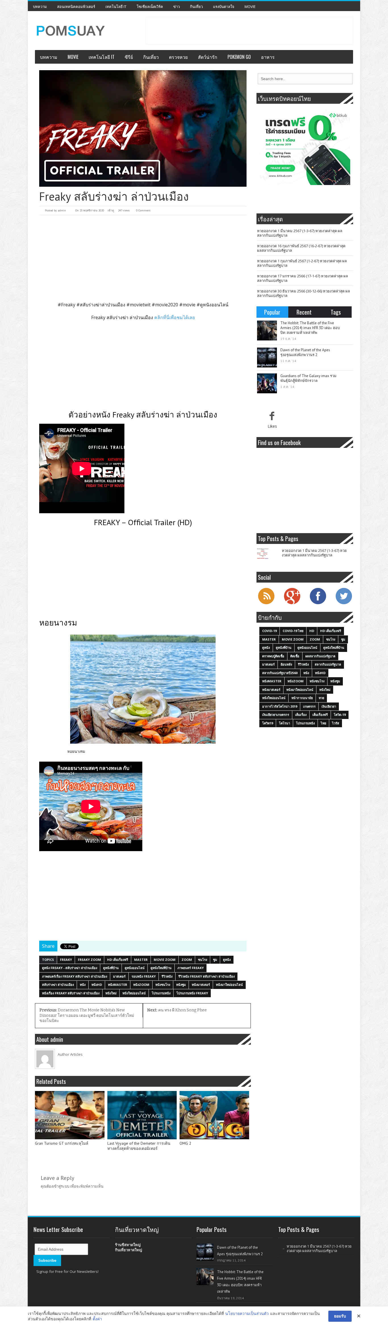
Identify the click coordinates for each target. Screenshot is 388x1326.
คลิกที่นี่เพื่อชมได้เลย (174, 317)
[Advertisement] (249, 30)
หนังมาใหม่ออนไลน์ (229, 984)
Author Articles (70, 1054)
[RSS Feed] (266, 603)
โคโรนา (284, 723)
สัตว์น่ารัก (207, 56)
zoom (187, 959)
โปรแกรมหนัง (161, 993)
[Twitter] (344, 603)
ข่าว (176, 6)
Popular (272, 312)
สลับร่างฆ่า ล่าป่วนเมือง (58, 984)
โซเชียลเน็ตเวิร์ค (150, 6)
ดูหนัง (227, 959)
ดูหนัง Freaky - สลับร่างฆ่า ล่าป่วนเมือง (69, 968)
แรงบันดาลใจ (223, 6)
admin (62, 210)
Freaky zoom (89, 959)
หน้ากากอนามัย (302, 698)
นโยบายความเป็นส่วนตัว (247, 1313)
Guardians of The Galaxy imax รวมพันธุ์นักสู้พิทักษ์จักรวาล (308, 378)
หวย (321, 698)
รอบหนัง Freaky (144, 976)
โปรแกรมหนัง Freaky (192, 993)
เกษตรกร (309, 706)
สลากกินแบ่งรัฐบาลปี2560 (279, 673)
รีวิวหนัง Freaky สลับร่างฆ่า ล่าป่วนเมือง (206, 976)
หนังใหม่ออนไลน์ (134, 993)
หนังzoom (141, 984)
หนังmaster (117, 984)
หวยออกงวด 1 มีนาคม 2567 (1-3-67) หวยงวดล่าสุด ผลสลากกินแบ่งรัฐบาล (299, 233)
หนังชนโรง (162, 984)
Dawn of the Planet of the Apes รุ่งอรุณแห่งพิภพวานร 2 (305, 352)
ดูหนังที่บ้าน (111, 968)
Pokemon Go (239, 56)
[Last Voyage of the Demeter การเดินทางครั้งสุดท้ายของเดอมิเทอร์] (142, 1115)
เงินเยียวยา (329, 706)
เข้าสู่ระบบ (61, 1186)
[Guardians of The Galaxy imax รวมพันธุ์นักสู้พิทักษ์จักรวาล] (267, 383)
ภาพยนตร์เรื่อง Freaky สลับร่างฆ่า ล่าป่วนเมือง (74, 976)
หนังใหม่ (110, 993)
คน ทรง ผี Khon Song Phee (177, 1010)
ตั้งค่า (97, 1318)
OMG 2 (185, 1143)
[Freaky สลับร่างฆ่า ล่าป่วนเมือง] (143, 128)
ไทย (323, 723)
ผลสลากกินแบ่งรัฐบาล (320, 656)
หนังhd (96, 984)
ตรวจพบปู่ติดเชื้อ (273, 656)
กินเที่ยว (196, 6)
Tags (336, 312)
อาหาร (268, 56)
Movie (250, 6)
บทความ (40, 6)
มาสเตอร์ (119, 976)
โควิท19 (267, 723)
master (141, 959)
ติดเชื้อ (294, 656)
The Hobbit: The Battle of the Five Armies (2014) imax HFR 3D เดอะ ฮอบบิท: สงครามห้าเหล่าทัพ (310, 328)
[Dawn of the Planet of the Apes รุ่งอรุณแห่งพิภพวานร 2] (267, 357)
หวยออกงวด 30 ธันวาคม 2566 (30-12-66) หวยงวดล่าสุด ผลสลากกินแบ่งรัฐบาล (303, 293)
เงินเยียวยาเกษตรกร (275, 714)
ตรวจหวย (178, 56)
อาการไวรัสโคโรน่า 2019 (279, 706)
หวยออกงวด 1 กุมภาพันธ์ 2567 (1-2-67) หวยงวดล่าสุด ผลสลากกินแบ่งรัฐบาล (302, 263)
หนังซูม (181, 984)
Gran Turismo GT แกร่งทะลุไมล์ (61, 1143)
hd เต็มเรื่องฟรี (117, 959)
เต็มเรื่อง (300, 714)
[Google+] (292, 603)
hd (311, 631)
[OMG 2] (214, 1115)
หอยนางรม (76, 751)
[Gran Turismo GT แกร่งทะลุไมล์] (70, 1115)
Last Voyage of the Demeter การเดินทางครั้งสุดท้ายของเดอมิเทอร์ (138, 1146)
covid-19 (269, 631)
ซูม (215, 959)
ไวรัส (335, 723)
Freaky (66, 959)
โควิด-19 (340, 714)
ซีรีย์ (129, 56)
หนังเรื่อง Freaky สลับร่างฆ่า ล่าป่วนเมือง (70, 993)
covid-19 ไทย (293, 631)
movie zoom (165, 959)
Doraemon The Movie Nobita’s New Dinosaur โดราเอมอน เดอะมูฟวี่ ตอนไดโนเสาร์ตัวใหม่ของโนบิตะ (86, 1015)
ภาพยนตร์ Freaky (191, 968)
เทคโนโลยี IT (115, 6)
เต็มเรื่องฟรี (320, 714)
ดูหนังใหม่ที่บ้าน (161, 968)
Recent (304, 312)
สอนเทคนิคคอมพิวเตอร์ (76, 6)
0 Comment (143, 210)
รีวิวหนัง (167, 976)
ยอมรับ (340, 1316)
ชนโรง (202, 959)
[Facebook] (318, 603)
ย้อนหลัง (286, 664)
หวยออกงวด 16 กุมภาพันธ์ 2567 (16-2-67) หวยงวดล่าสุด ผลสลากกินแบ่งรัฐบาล (301, 248)
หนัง (82, 984)
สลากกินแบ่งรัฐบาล (328, 664)
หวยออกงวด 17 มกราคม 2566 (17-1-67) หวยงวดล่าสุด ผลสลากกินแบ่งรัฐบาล (302, 278)
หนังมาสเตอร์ (201, 984)
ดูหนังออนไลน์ (135, 968)
